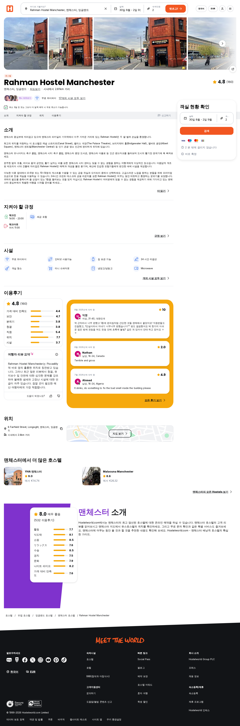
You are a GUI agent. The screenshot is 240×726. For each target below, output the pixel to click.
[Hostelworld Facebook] (24, 660)
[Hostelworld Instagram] (40, 660)
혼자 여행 (143, 693)
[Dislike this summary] (58, 396)
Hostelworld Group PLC (202, 659)
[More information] (57, 354)
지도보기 (35, 89)
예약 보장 (143, 676)
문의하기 (91, 693)
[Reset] (106, 9)
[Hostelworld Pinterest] (56, 660)
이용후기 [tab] (56, 115)
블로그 (141, 667)
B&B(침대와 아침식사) (98, 676)
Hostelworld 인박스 (199, 710)
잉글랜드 (21, 89)
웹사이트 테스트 (78, 719)
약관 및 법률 (36, 719)
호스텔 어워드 (145, 684)
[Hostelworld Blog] (9, 660)
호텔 (89, 667)
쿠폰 (50, 719)
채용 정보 (194, 676)
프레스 (192, 667)
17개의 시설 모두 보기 (72, 98)
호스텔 (8, 76)
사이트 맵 (97, 719)
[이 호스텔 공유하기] (233, 69)
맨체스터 (9, 89)
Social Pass (144, 659)
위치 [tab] (41, 115)
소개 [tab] (6, 115)
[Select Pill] (222, 8)
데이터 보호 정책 (15, 719)
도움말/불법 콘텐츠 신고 (99, 701)
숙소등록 (193, 693)
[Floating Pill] (222, 43)
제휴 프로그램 (196, 701)
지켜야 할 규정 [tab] (24, 115)
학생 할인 (143, 701)
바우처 (61, 719)
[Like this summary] (51, 396)
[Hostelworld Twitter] (32, 660)
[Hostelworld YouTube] (48, 660)
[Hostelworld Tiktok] (64, 660)
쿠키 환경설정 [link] (114, 719)
